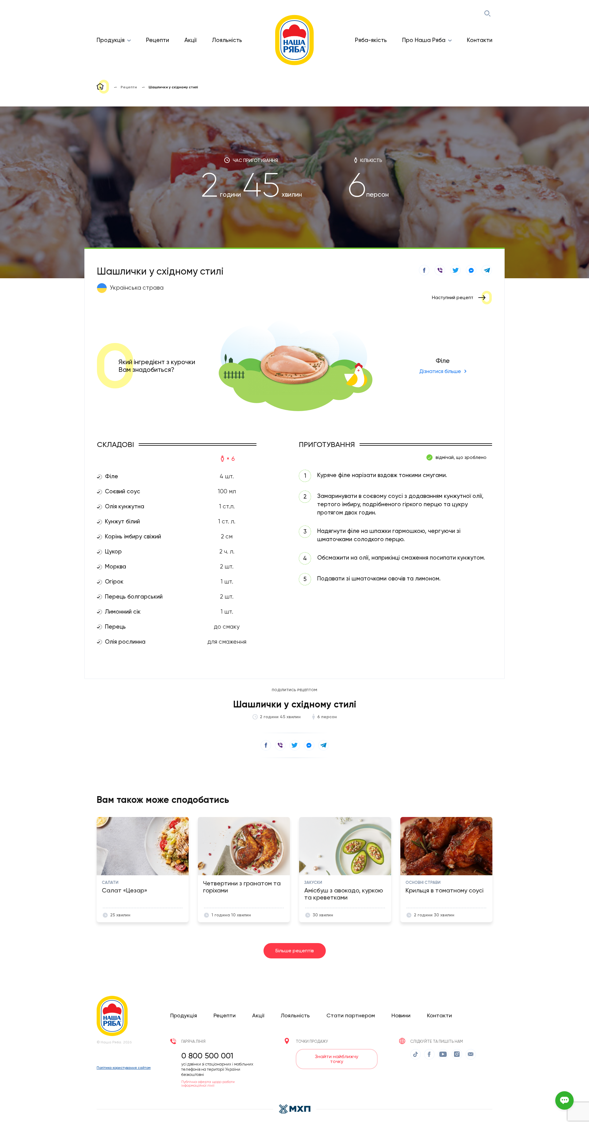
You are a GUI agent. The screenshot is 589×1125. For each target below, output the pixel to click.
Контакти (479, 40)
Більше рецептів (294, 951)
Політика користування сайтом (124, 1067)
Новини (400, 1015)
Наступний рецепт (452, 297)
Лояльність (227, 40)
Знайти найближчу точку (336, 1059)
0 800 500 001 (207, 1056)
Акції (190, 40)
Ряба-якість (371, 40)
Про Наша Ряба (423, 40)
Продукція (111, 40)
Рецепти (157, 40)
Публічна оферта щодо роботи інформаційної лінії (208, 1083)
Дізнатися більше (440, 371)
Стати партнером (350, 1015)
